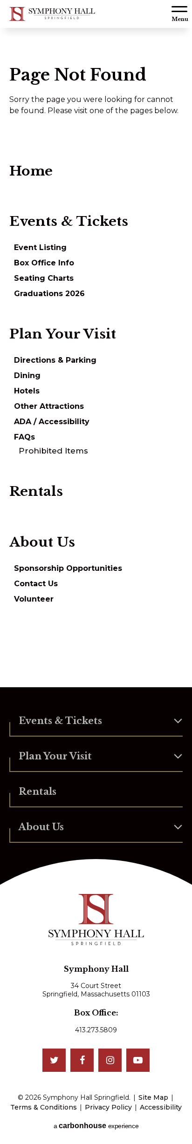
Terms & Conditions (43, 1107)
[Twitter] (54, 1060)
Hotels (27, 390)
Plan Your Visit (62, 334)
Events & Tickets (68, 221)
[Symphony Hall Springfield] (52, 14)
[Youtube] (138, 1060)
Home (31, 171)
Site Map (153, 1097)
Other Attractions (49, 406)
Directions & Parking (55, 360)
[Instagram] (110, 1060)
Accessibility (161, 1107)
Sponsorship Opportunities (68, 568)
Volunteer (34, 599)
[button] (179, 14)
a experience (96, 1126)
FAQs (24, 437)
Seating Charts (44, 278)
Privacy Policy (108, 1107)
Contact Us (36, 583)
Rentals (36, 491)
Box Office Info (44, 262)
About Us (42, 542)
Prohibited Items (53, 450)
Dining (27, 375)
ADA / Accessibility (51, 421)
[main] (96, 357)
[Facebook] (82, 1060)
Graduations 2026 (49, 293)
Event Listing (40, 247)
